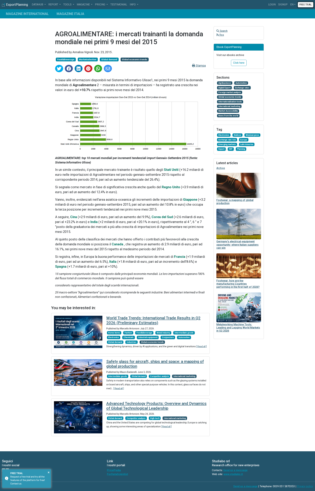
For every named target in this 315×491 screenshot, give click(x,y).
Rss (221, 34)
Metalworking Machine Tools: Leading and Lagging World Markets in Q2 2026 (238, 327)
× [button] (49, 472)
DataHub (38, 4)
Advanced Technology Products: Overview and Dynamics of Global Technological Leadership (156, 406)
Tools (67, 4)
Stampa (200, 65)
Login (272, 4)
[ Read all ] (201, 346)
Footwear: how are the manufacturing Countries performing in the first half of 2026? (238, 283)
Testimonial (118, 4)
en (292, 4)
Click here (238, 62)
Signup (283, 4)
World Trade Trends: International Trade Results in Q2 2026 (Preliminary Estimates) (153, 320)
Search (223, 30)
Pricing (100, 4)
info (133, 4)
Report (53, 4)
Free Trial (305, 4)
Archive (220, 168)
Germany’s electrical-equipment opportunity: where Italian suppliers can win (237, 244)
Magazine (83, 4)
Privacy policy (305, 486)
